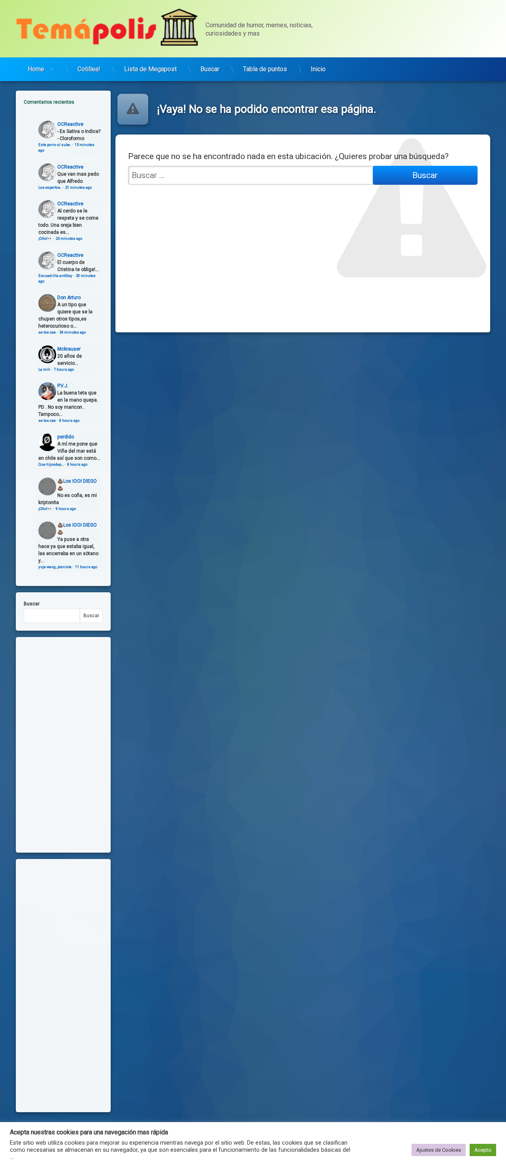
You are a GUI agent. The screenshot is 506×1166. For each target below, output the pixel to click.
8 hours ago (69, 420)
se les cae (47, 332)
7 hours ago (64, 369)
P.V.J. (62, 386)
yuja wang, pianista (55, 567)
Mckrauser (69, 349)
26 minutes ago (69, 238)
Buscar (209, 69)
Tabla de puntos (265, 69)
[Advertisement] (63, 985)
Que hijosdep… (51, 464)
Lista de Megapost (150, 69)
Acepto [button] (482, 1150)
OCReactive (70, 124)
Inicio (318, 69)
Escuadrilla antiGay (55, 275)
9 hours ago (66, 508)
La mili (44, 369)
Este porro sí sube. (54, 144)
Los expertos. (50, 187)
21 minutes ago (78, 187)
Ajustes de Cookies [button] (438, 1150)
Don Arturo (69, 297)
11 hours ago (86, 567)
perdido (65, 437)
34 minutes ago (72, 332)
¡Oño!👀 (45, 238)
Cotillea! (88, 69)
